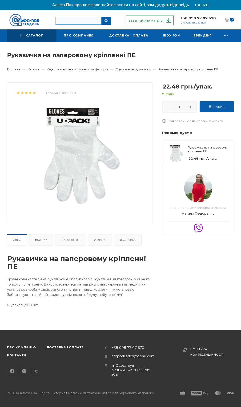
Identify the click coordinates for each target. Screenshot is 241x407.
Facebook (12, 371)
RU (206, 5)
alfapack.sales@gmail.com (133, 356)
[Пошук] (106, 21)
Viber (36, 371)
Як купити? (70, 239)
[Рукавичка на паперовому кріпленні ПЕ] (80, 156)
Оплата (100, 239)
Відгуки (41, 239)
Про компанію (21, 347)
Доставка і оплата (65, 347)
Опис (17, 239)
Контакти (16, 355)
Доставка (128, 239)
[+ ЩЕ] (226, 35)
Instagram (24, 371)
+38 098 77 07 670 (198, 18)
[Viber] (198, 228)
